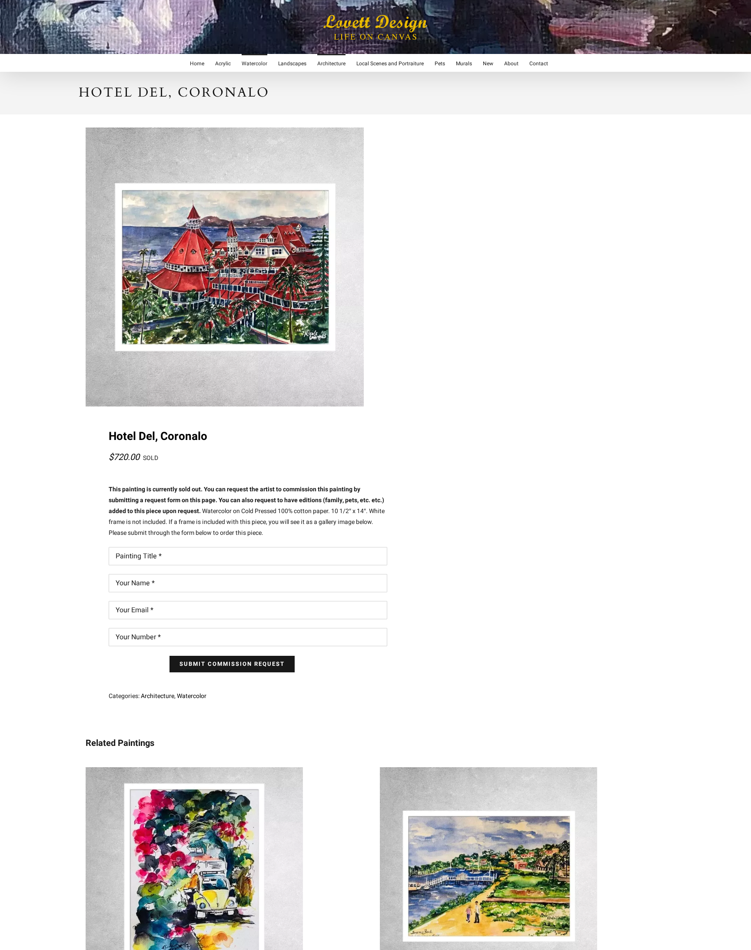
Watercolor (191, 696)
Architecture (157, 696)
